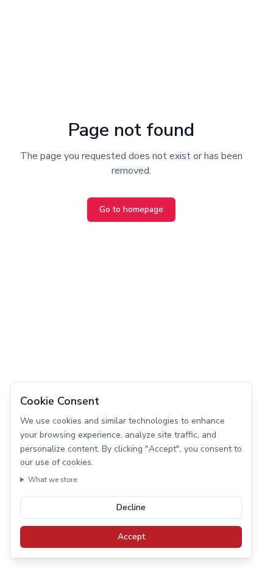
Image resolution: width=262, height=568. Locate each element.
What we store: (53, 480)
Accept (131, 536)
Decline (131, 507)
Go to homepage (131, 209)
